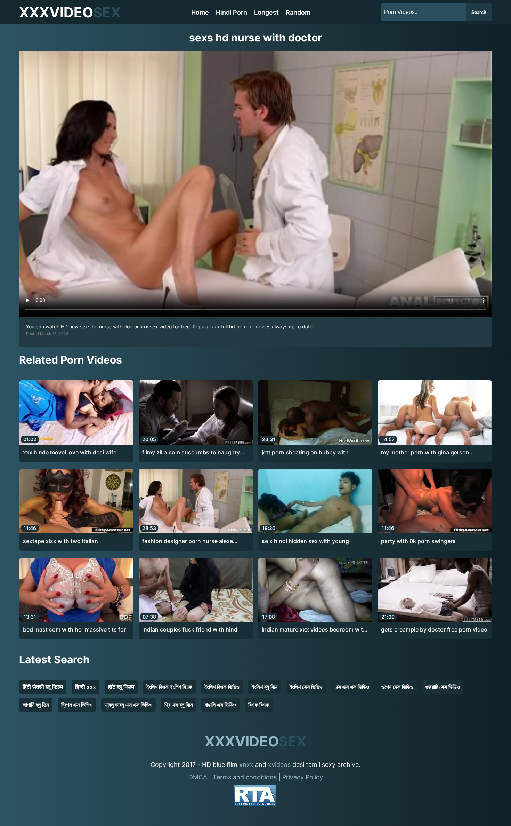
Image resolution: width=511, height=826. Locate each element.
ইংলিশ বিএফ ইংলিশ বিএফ (169, 686)
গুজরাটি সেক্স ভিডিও (442, 686)
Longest (266, 12)
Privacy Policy (302, 777)
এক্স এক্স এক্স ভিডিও (352, 686)
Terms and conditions (245, 777)
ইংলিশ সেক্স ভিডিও (306, 686)
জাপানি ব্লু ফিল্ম (36, 704)
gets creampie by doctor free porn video (434, 629)
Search (478, 12)
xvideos (279, 764)
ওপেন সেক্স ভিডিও (397, 686)
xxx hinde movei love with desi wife (69, 452)
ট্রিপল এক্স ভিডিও (76, 704)
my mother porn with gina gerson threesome (425, 452)
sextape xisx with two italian (60, 541)
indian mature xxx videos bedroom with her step (314, 630)
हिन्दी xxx (85, 686)
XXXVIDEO (70, 12)
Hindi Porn (231, 12)
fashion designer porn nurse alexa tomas (187, 541)
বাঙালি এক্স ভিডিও (220, 704)
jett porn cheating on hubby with (305, 452)
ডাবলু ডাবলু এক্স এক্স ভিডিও (128, 704)
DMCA (197, 777)
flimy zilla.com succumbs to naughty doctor (191, 452)
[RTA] (255, 797)
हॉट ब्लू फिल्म (121, 686)
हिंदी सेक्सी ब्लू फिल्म (43, 686)
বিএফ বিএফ (258, 704)
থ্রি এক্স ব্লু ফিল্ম (178, 704)
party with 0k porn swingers (418, 541)
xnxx (246, 764)
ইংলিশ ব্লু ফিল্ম (264, 686)
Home (200, 12)
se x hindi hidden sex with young (305, 541)
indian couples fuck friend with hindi (190, 629)
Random (298, 12)
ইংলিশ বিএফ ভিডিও (222, 686)
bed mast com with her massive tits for (74, 629)
